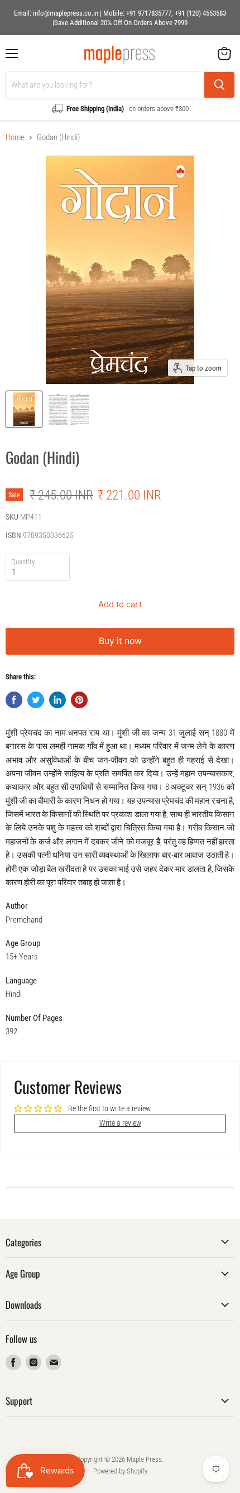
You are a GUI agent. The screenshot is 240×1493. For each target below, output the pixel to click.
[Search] (219, 85)
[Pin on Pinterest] (79, 700)
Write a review (120, 1122)
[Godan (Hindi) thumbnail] (24, 409)
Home (15, 137)
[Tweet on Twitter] (35, 700)
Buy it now (120, 641)
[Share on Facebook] (14, 700)
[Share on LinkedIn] (57, 700)
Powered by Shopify (120, 1471)
